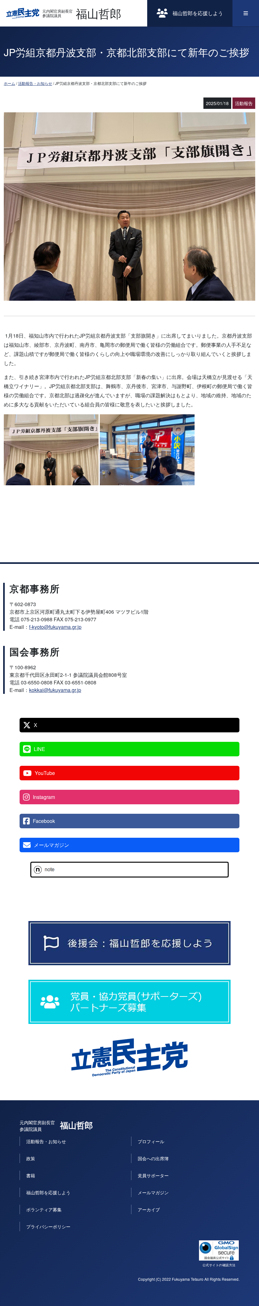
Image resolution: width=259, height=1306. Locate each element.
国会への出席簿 (153, 1158)
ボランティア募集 (44, 1209)
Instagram (44, 797)
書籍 (30, 1175)
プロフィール (151, 1141)
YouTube (45, 773)
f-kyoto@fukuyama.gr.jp (55, 626)
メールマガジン (51, 844)
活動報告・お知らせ (35, 83)
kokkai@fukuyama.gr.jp (55, 690)
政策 (30, 1158)
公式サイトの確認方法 (219, 1265)
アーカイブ (149, 1209)
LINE (39, 749)
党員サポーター (153, 1175)
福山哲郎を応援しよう (197, 13)
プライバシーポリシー (48, 1226)
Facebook (44, 820)
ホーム (9, 83)
